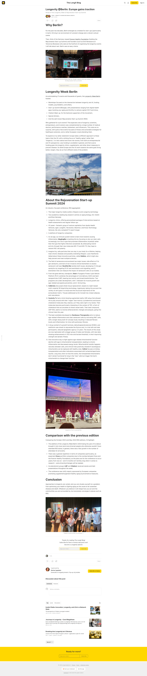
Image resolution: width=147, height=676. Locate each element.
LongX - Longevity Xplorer (57, 15)
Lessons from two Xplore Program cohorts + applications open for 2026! (65, 633)
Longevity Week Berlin (92, 96)
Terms (77, 665)
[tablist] (52, 583)
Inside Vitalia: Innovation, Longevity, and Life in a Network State (66, 608)
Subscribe (134, 3)
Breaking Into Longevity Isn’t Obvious (59, 631)
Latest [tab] (51, 603)
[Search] (124, 2)
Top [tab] (47, 603)
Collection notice (84, 665)
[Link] (43, 25)
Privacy (73, 665)
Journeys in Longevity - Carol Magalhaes (60, 619)
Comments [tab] (49, 583)
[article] (73, 611)
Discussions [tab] (57, 603)
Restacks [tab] (56, 583)
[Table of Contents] (2, 338)
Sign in (142, 3)
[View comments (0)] (52, 20)
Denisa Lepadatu (71, 15)
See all (49, 642)
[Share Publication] (128, 2)
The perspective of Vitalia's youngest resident (57, 611)
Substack (66, 672)
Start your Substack (69, 669)
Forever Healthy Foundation (79, 39)
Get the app (81, 669)
